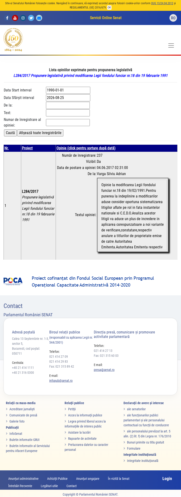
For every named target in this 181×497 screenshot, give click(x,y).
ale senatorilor (136, 409)
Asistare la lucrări (79, 432)
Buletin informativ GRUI (24, 440)
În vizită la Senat (118, 479)
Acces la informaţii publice (85, 415)
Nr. (6, 148)
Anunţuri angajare (87, 479)
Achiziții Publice (57, 479)
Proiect (27, 148)
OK (109, 7)
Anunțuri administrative (23, 479)
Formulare (133, 448)
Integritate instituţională (142, 461)
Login (167, 478)
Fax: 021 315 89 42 (61, 366)
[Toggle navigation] (171, 45)
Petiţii (72, 409)
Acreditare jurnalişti (22, 409)
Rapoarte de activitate (82, 438)
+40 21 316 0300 (23, 372)
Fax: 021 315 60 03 (106, 355)
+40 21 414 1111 (23, 368)
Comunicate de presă (23, 415)
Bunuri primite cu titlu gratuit (145, 442)
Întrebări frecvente (20, 486)
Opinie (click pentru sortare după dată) (86, 148)
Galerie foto (17, 421)
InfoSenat (15, 433)
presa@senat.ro (104, 370)
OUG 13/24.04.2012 (162, 3)
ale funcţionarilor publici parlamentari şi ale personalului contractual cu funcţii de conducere (146, 420)
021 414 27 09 (58, 356)
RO (173, 18)
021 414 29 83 (58, 361)
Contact (71, 486)
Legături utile (49, 486)
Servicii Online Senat (106, 18)
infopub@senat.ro (61, 380)
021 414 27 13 (103, 351)
